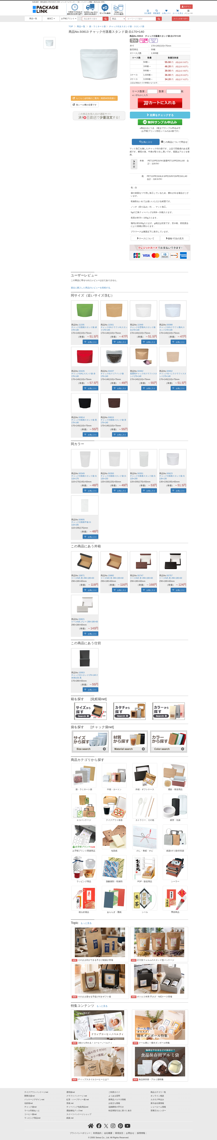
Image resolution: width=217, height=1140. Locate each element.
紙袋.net (70, 1118)
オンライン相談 (157, 1096)
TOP (71, 26)
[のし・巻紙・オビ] (144, 837)
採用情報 (141, 1133)
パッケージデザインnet (34, 1100)
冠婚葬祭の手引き (116, 1107)
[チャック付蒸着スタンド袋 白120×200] (143, 459)
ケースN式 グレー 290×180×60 (84, 622)
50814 (82, 417)
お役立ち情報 (114, 1103)
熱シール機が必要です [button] (86, 105)
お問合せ (130, 1133)
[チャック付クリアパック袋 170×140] (114, 357)
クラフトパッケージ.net (76, 1096)
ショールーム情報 (158, 1107)
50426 (82, 371)
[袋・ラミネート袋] (83, 775)
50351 (140, 473)
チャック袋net (30, 1107)
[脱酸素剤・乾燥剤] (114, 867)
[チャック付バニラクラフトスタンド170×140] (172, 357)
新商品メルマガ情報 (117, 1100)
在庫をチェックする (161, 115)
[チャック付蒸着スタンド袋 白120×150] (114, 459)
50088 (170, 325)
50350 (111, 473)
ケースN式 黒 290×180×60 (82, 578)
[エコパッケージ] (83, 806)
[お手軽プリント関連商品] (83, 837)
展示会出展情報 (157, 1103)
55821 (82, 619)
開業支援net (29, 1096)
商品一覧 (33, 19)
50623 (170, 473)
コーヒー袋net (30, 1114)
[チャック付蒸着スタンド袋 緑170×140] (84, 310)
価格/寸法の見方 (176, 238)
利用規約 (97, 1133)
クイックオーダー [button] (180, 19)
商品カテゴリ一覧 (158, 1092)
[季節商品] (175, 898)
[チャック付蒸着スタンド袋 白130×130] (172, 459)
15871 (82, 575)
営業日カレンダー (158, 1111)
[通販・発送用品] (175, 775)
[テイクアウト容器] (114, 806)
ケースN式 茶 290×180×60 (112, 578)
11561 (111, 325)
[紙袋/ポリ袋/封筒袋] (175, 837)
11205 (81, 325)
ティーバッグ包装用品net (77, 1107)
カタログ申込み (157, 1100)
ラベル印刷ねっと (32, 1111)
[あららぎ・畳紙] (114, 898)
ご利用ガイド (114, 1092)
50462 (140, 371)
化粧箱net (28, 1103)
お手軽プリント (68, 19)
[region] (129, 26)
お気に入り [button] (146, 141)
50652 (170, 371)
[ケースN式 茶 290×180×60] (114, 561)
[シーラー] (175, 867)
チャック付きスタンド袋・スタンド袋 (126, 26)
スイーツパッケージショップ (78, 1114)
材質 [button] (134, 165)
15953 (82, 672)
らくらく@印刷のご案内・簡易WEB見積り (95, 98)
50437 (111, 371)
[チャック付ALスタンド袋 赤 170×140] (84, 357)
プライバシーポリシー (80, 1133)
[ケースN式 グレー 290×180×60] (84, 605)
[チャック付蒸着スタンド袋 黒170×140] (84, 403)
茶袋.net (70, 1103)
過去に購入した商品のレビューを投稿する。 (91, 287)
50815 (111, 417)
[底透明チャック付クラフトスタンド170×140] (143, 357)
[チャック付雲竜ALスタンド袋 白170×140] (143, 310)
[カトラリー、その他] (144, 806)
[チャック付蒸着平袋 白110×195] (84, 505)
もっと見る (86, 923)
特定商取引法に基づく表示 (120, 1111)
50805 (82, 519)
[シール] (144, 898)
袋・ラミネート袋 (97, 26)
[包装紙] (114, 837)
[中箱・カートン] (114, 775)
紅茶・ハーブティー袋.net (77, 1100)
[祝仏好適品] (83, 898)
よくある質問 (114, 1096)
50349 (82, 473)
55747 (140, 575)
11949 (140, 325)
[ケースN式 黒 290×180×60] (84, 561)
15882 (111, 575)
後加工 (50, 19)
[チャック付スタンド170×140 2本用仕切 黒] (84, 658)
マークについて (146, 238)
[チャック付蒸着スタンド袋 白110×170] (84, 459)
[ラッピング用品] (83, 867)
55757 (170, 575)
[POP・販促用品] (144, 867)
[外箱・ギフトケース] (144, 775)
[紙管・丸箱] (175, 806)
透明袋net (70, 1092)
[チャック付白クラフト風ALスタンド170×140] (172, 310)
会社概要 (108, 1133)
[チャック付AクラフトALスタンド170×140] (114, 310)
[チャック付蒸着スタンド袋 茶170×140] (114, 403)
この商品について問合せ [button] (175, 141)
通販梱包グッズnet (74, 1111)
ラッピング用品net (32, 1118)
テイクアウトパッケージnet (36, 1092)
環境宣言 (119, 1133)
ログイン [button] (187, 7)
